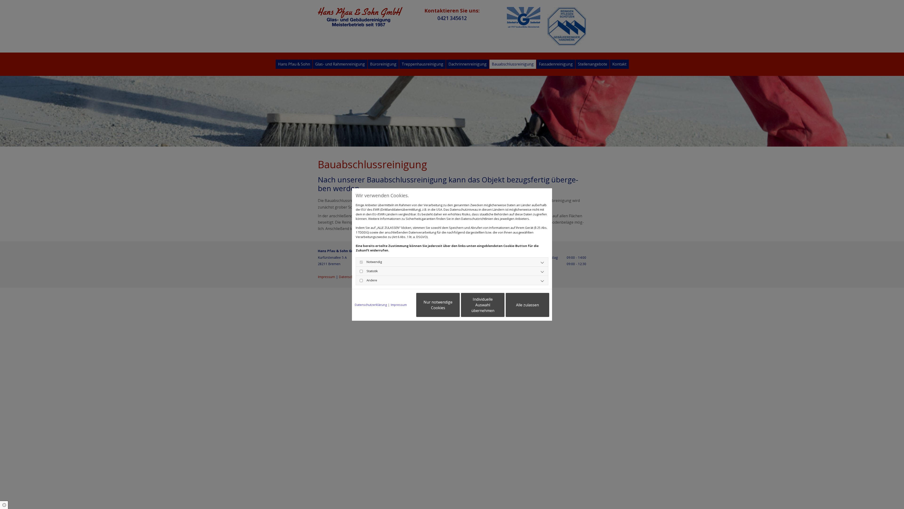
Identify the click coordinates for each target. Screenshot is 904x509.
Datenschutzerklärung (371, 305)
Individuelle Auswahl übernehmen (482, 305)
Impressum (399, 305)
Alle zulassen (527, 305)
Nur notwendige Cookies (438, 305)
